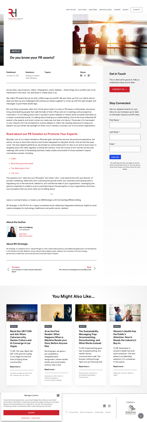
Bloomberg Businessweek (22, 163)
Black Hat (22, 373)
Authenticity (93, 373)
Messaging (91, 375)
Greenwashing (83, 377)
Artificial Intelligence (51, 378)
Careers (117, 10)
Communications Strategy (53, 380)
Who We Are (71, 10)
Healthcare (116, 373)
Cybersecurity (17, 375)
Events (27, 375)
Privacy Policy (35, 418)
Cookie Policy (25, 418)
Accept (31, 413)
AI (23, 375)
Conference (14, 373)
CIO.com (15, 173)
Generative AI (49, 376)
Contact (136, 10)
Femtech (124, 373)
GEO (59, 376)
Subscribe (115, 157)
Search (125, 10)
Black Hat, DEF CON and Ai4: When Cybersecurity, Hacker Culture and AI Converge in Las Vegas (21, 339)
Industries (93, 10)
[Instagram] (109, 406)
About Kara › (23, 234)
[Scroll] (141, 416)
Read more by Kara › (26, 236)
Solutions (82, 10)
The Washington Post (20, 168)
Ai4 (11, 375)
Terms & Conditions (86, 412)
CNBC (13, 159)
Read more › (15, 367)
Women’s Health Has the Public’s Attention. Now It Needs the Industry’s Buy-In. (124, 337)
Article (16, 51)
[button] (58, 395)
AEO (55, 376)
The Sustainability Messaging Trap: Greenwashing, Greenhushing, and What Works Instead (90, 337)
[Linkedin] (104, 406)
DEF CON (28, 373)
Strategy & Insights (33, 76)
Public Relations (31, 78)
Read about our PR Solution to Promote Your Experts (42, 134)
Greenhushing (83, 373)
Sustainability (83, 375)
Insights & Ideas (105, 10)
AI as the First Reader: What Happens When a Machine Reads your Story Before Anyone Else (56, 339)
